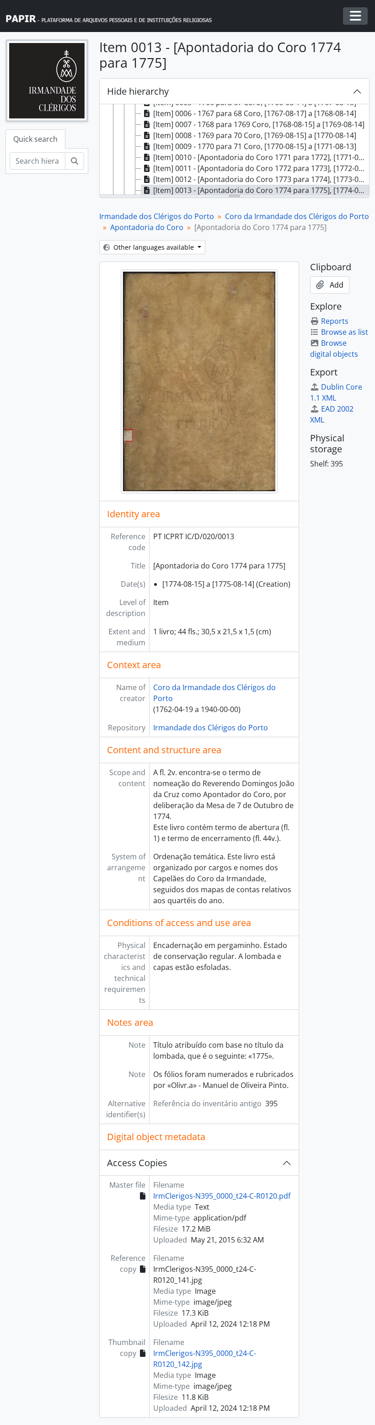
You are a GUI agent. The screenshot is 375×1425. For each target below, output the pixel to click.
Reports (334, 321)
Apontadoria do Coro (146, 227)
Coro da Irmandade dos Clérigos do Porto (297, 216)
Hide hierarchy (138, 91)
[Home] (112, 16)
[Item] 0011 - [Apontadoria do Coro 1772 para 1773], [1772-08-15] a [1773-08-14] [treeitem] (261, 168)
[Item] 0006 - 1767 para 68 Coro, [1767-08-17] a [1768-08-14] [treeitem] (254, 113)
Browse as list (344, 332)
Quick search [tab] (35, 139)
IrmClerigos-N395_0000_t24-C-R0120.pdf (221, 1196)
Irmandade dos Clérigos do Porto (156, 216)
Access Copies (137, 1163)
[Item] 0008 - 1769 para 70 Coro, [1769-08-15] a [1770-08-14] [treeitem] (254, 135)
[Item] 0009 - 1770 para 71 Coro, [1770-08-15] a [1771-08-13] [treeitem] (254, 146)
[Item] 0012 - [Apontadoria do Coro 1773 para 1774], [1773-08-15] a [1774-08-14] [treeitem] (261, 179)
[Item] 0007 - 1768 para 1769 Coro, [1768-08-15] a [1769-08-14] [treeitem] (258, 124)
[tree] (234, 150)
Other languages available (154, 247)
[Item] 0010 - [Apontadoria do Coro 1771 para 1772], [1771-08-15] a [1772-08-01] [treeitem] (261, 157)
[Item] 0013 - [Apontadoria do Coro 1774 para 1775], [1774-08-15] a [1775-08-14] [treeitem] (261, 190)
